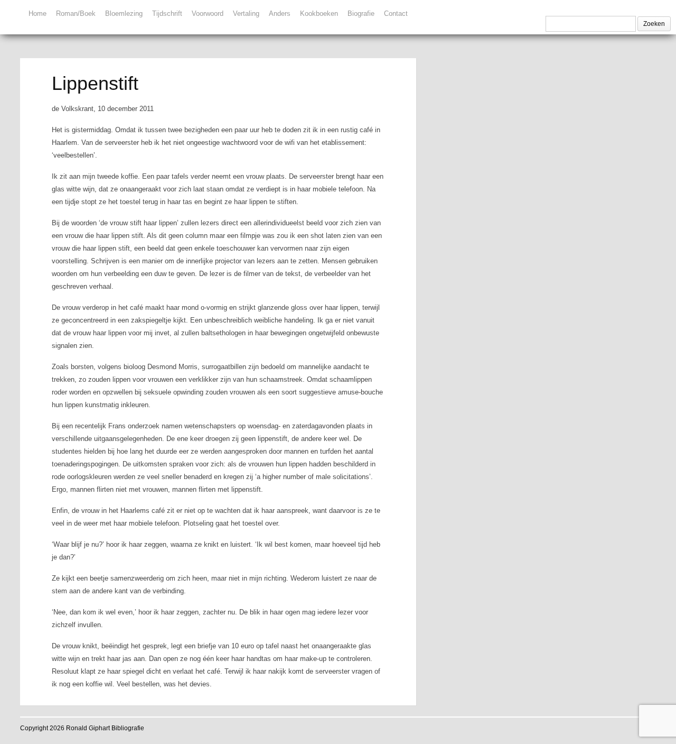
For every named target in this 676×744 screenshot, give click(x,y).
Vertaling (246, 13)
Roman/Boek (76, 13)
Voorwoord (207, 13)
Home (37, 13)
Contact (396, 13)
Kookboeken (319, 13)
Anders (279, 13)
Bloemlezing (124, 13)
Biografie (361, 13)
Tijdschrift (167, 13)
